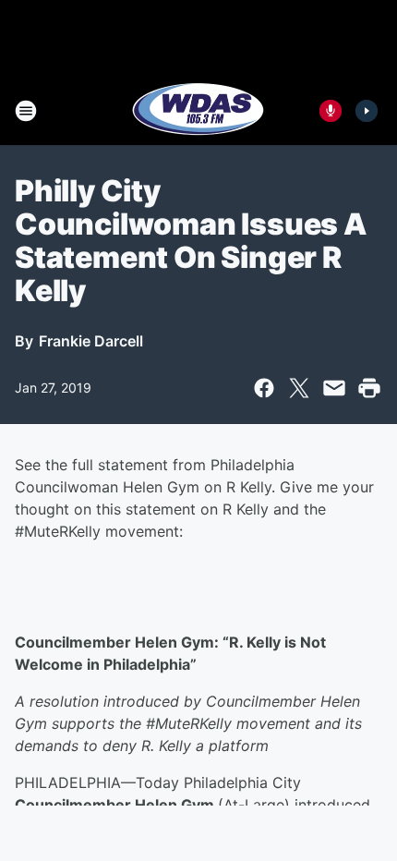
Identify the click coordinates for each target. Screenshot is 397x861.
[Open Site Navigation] (26, 111)
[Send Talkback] (330, 111)
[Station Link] (198, 110)
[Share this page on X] (299, 388)
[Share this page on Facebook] (264, 388)
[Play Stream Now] (366, 111)
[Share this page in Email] (334, 388)
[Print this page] (369, 388)
